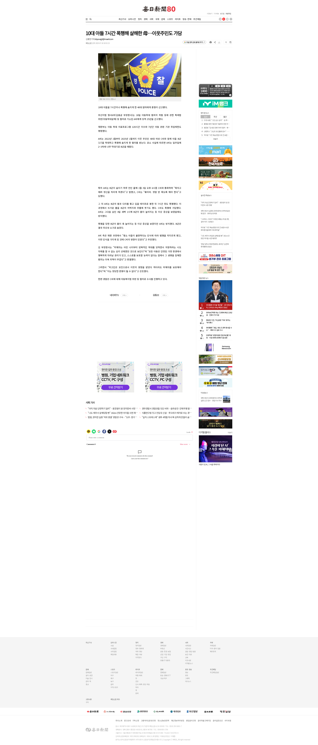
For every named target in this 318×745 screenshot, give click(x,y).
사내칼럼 (114, 648)
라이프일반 (139, 672)
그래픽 (187, 678)
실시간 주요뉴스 (206, 195)
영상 (186, 672)
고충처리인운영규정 (148, 720)
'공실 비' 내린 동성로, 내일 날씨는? (211, 464)
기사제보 (216, 13)
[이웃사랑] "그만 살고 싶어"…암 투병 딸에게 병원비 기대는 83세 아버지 (228, 120)
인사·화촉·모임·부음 (142, 684)
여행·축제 (138, 675)
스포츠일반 (114, 672)
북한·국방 (138, 654)
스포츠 (170, 19)
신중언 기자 (90, 39)
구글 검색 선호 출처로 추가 (194, 42)
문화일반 (89, 672)
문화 (163, 19)
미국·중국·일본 (215, 648)
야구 (112, 675)
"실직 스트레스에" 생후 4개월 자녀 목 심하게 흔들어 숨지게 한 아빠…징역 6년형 (176, 417)
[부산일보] (192, 711)
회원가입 (228, 13)
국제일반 (213, 645)
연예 (161, 669)
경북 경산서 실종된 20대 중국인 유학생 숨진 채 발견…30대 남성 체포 (215, 212)
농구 (112, 681)
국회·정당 (138, 651)
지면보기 (209, 13)
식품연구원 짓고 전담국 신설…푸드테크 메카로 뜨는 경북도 (167, 412)
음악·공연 (89, 675)
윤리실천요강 (218, 720)
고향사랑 (89, 699)
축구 (112, 678)
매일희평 (114, 654)
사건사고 (188, 648)
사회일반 (188, 645)
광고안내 (127, 720)
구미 (87, 702)
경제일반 (163, 645)
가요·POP (163, 678)
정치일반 (138, 645)
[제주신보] (225, 711)
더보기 (230, 432)
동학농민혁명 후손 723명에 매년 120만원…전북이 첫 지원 (219, 313)
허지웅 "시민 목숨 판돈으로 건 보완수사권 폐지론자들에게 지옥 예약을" (228, 135)
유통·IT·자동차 (165, 660)
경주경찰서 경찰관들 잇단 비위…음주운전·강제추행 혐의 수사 (169, 408)
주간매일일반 (214, 672)
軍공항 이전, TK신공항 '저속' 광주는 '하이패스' (218, 321)
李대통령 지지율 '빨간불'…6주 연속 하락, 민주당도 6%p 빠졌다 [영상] (219, 306)
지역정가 (138, 657)
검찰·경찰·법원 (190, 651)
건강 (136, 681)
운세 (136, 693)
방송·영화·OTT (165, 675)
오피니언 (132, 19)
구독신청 (135, 720)
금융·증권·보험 (165, 651)
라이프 (177, 19)
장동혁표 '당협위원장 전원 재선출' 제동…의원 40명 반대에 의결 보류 (218, 336)
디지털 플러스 (205, 432)
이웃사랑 (188, 660)
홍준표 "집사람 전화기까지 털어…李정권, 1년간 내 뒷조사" (223, 127)
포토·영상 (188, 669)
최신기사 (122, 19)
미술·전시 (89, 678)
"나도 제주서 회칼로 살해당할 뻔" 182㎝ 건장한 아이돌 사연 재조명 (215, 237)
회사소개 (119, 720)
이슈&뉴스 (204, 393)
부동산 (162, 648)
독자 (136, 687)
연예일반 (163, 672)
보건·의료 (188, 654)
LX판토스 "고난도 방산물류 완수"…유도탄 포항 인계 (221, 131)
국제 (157, 19)
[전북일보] (208, 711)
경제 (145, 19)
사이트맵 (227, 720)
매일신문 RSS (115, 699)
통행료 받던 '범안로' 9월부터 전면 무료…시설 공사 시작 (222, 124)
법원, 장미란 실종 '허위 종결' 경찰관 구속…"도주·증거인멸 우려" (116, 417)
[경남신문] (125, 711)
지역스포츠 (114, 687)
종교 (87, 684)
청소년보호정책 (163, 720)
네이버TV (118, 295)
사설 (112, 645)
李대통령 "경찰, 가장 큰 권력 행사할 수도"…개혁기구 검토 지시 (219, 328)
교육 (186, 657)
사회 (151, 19)
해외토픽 (213, 651)
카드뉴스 (188, 681)
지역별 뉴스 (189, 663)
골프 (112, 684)
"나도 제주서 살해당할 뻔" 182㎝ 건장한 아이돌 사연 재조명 (113, 412)
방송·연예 (187, 19)
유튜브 (160, 295)
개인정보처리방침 (177, 720)
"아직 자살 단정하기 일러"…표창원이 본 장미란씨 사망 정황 (114, 408)
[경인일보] (142, 711)
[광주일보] (159, 711)
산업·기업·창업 (165, 654)
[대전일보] (175, 711)
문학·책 (88, 681)
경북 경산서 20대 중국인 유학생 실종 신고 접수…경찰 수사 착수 (211, 399)
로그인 (222, 13)
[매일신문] (93, 711)
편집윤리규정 (191, 720)
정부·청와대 (139, 648)
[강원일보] (109, 711)
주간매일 (197, 19)
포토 (186, 675)
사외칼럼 (114, 651)
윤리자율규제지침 (204, 720)
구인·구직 (163, 657)
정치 (140, 19)
